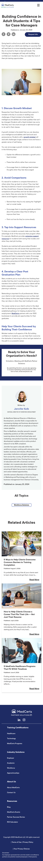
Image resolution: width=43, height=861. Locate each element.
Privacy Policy (28, 842)
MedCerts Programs (14, 743)
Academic (11, 763)
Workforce (11, 768)
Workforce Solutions (21, 505)
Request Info (33, 34)
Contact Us (11, 792)
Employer (10, 758)
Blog (8, 807)
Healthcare (11, 733)
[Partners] (7, 5)
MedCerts (15, 313)
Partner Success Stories (16, 817)
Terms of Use (17, 842)
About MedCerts (13, 787)
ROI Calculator (12, 822)
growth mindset (30, 137)
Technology (11, 738)
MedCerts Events (13, 812)
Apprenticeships (13, 773)
